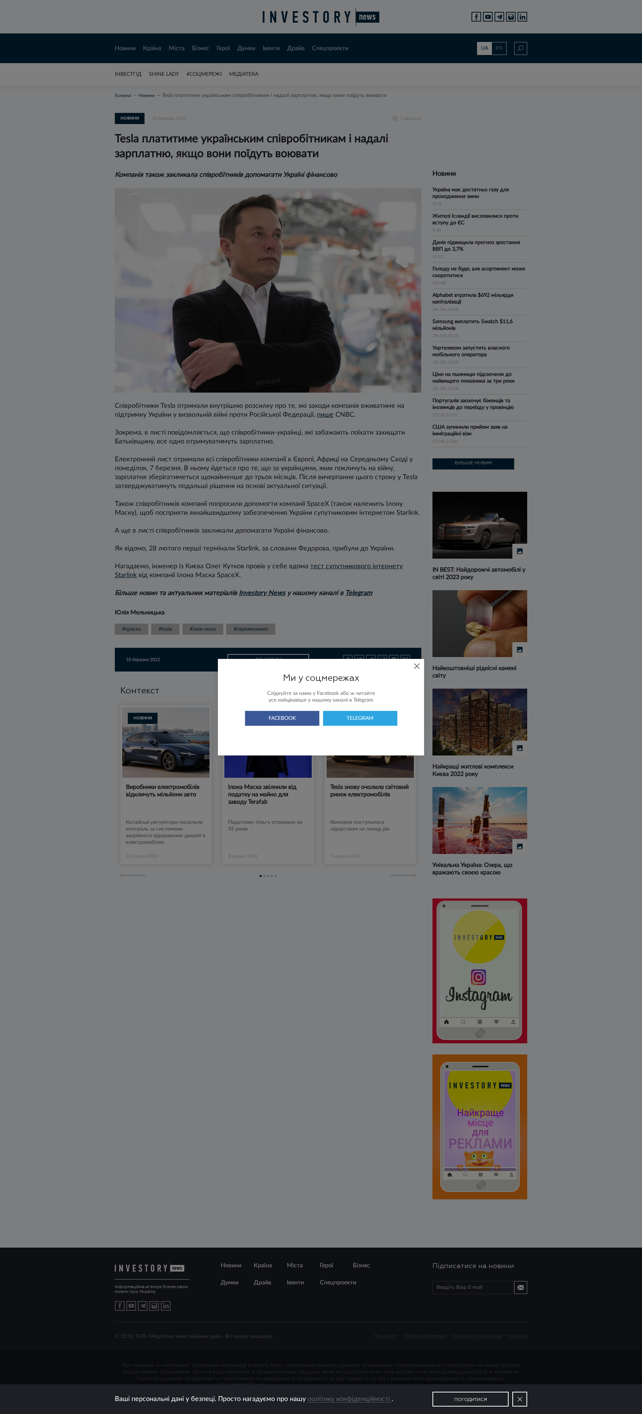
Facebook (282, 718)
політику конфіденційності (350, 1399)
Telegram (360, 718)
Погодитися (470, 1400)
